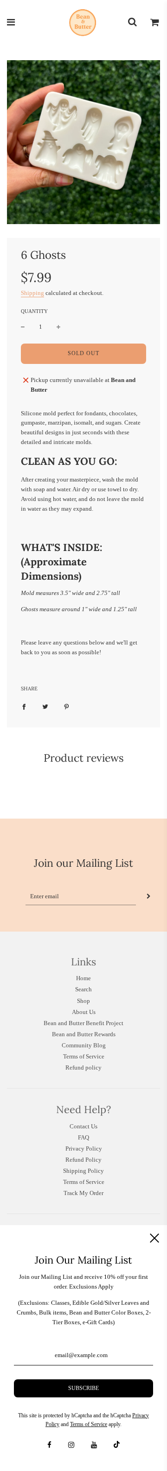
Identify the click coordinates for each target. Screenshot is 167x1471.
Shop (83, 1000)
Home (83, 978)
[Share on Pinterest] (67, 707)
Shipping (32, 292)
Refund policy (83, 1067)
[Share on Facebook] (24, 707)
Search (83, 989)
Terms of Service (83, 1056)
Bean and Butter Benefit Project (83, 1023)
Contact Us (83, 1126)
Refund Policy (83, 1159)
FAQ (83, 1137)
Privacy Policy (83, 1148)
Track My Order (83, 1192)
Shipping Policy (83, 1170)
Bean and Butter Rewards (84, 1034)
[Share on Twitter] (45, 707)
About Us (84, 1011)
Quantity (34, 311)
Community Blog (84, 1045)
